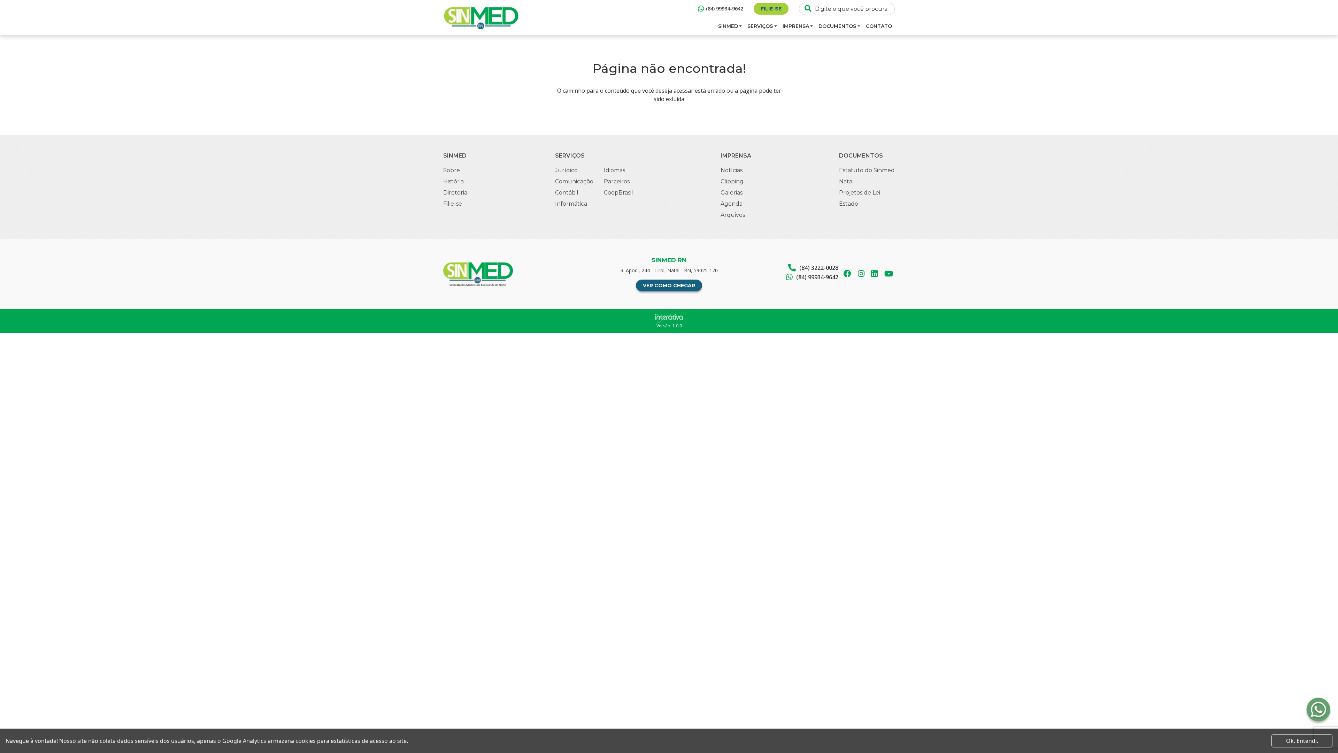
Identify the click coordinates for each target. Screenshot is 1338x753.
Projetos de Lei (859, 192)
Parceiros (617, 181)
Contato (879, 26)
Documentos (837, 26)
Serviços (760, 26)
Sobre (451, 170)
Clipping (732, 181)
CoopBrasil (618, 192)
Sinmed (728, 26)
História (453, 181)
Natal (846, 181)
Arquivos (733, 215)
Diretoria (455, 192)
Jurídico (566, 170)
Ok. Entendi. (1302, 741)
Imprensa (796, 26)
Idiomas (614, 170)
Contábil (566, 192)
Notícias (732, 170)
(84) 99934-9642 (724, 8)
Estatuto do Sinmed (867, 170)
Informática (571, 203)
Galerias (732, 192)
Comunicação (574, 181)
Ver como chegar (669, 285)
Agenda (732, 203)
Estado (848, 203)
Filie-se (771, 9)
